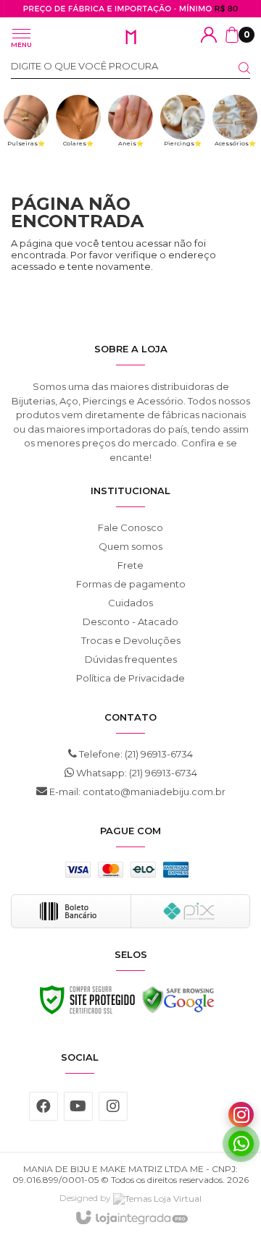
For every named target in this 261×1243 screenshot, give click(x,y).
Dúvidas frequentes (131, 659)
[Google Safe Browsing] (178, 1003)
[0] (232, 35)
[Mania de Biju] (130, 37)
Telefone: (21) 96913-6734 (135, 754)
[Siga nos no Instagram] (113, 1106)
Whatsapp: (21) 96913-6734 (135, 773)
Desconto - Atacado (130, 621)
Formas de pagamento (131, 584)
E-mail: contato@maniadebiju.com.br (136, 791)
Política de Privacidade (130, 678)
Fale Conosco (130, 527)
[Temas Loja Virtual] (157, 1197)
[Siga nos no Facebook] (43, 1106)
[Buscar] (235, 68)
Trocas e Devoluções (131, 640)
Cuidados (130, 602)
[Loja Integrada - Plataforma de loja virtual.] (131, 1218)
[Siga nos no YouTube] (78, 1106)
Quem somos (130, 546)
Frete (130, 565)
